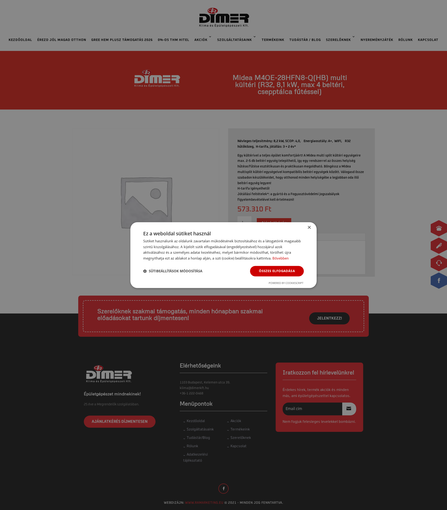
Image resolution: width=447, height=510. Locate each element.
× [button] (309, 227)
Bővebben (280, 258)
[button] (172, 271)
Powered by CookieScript (286, 283)
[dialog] (223, 255)
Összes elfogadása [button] (277, 271)
